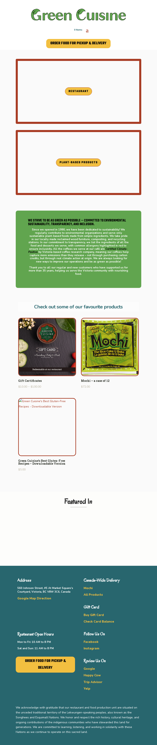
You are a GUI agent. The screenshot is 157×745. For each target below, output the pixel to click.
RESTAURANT (78, 91)
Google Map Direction (34, 598)
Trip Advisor (93, 682)
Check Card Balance (99, 622)
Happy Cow (92, 675)
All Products (93, 595)
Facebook (91, 642)
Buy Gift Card (94, 615)
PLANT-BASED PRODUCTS (78, 162)
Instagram (91, 648)
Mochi (88, 588)
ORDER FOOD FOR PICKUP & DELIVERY (78, 43)
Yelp (87, 689)
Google (89, 669)
